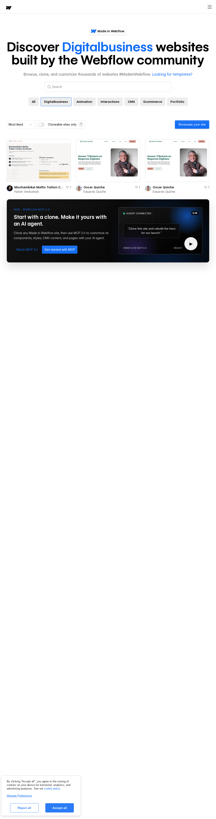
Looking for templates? (172, 74)
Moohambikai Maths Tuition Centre (39, 187)
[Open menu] (209, 7)
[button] (27, 250)
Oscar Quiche (94, 187)
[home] (8, 8)
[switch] (41, 124)
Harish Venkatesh (26, 191)
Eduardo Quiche (95, 191)
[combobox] (20, 124)
